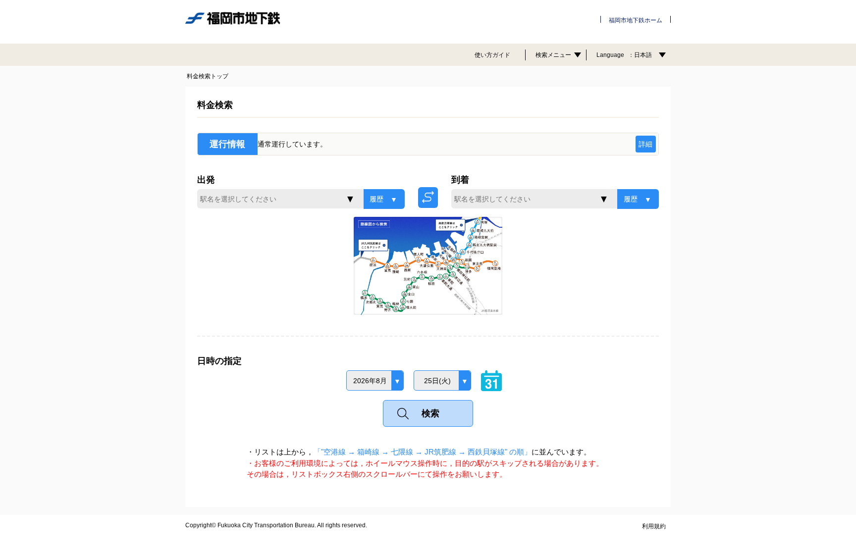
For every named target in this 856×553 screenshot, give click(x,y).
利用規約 (654, 526)
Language (624, 54)
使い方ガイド (492, 54)
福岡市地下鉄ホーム (635, 20)
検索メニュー (553, 54)
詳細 (645, 144)
